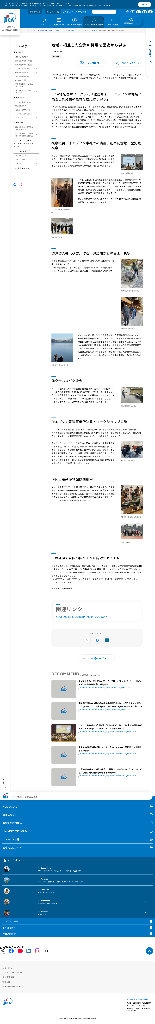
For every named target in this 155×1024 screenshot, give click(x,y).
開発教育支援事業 (21, 72)
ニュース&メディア (21, 151)
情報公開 (6, 981)
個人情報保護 (8, 977)
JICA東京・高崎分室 (22, 114)
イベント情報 (20, 160)
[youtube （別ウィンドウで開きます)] (20, 951)
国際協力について (12, 847)
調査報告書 (18, 122)
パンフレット (20, 117)
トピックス (19, 163)
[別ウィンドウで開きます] (87, 640)
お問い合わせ (81, 12)
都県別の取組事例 (21, 57)
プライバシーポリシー (50, 5)
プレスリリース (20, 156)
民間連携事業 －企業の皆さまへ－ (24, 85)
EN (138, 11)
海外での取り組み (12, 823)
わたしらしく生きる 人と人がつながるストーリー (23, 143)
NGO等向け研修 (21, 80)
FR (144, 11)
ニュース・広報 (10, 839)
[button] (91, 63)
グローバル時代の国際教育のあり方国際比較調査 (24, 134)
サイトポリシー (9, 967)
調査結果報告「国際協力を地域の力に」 (24, 128)
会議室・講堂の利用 (22, 110)
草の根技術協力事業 (22, 76)
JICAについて (9, 806)
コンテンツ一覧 (53, 12)
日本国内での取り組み (14, 831)
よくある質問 (68, 12)
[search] (104, 12)
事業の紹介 (18, 52)
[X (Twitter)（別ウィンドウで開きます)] (2, 951)
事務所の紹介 (19, 97)
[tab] (127, 11)
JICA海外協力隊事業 (22, 68)
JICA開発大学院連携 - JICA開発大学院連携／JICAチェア (80, 616)
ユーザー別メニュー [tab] (17, 860)
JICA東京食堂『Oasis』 (23, 102)
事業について (9, 814)
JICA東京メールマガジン (23, 170)
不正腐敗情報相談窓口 (12, 986)
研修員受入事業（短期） (24, 61)
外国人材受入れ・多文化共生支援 (24, 91)
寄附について (35, 12)
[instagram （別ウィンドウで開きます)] (37, 950)
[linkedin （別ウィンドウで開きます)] (28, 951)
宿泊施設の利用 (20, 106)
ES (150, 11)
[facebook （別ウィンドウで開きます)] (11, 950)
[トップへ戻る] (149, 951)
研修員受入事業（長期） (24, 65)
